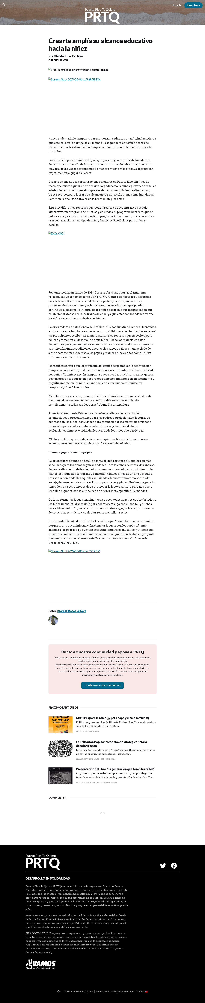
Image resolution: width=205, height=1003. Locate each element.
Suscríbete (193, 5)
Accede (177, 5)
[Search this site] (4, 4)
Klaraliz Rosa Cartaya (68, 56)
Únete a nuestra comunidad (102, 685)
